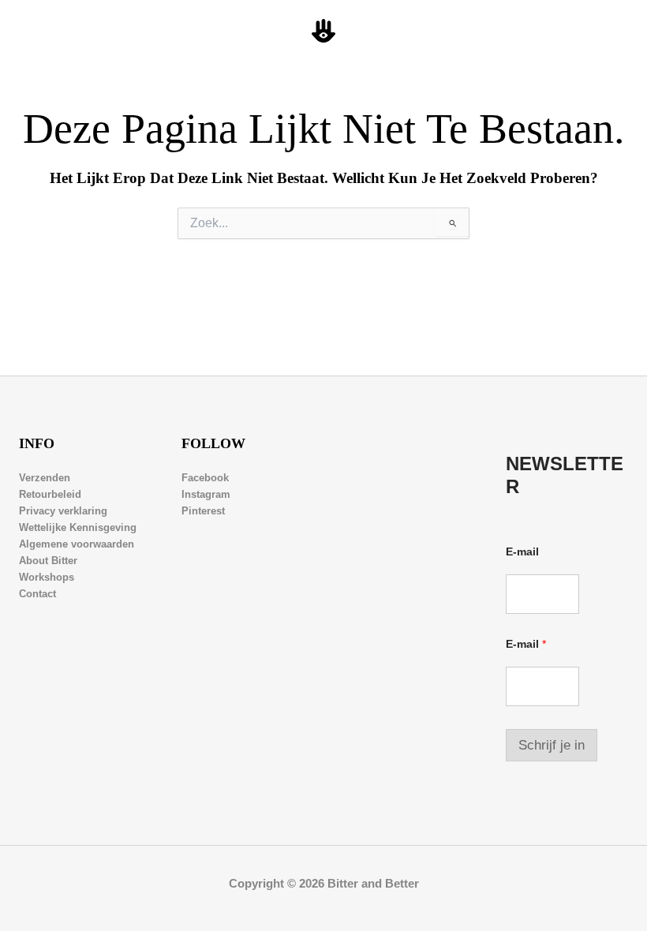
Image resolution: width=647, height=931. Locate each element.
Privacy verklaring (63, 511)
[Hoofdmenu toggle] (616, 32)
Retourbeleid (50, 494)
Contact (37, 594)
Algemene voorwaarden (76, 544)
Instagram (205, 494)
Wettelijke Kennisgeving (78, 527)
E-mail (522, 551)
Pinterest (203, 511)
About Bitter (48, 560)
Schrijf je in (551, 745)
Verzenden (44, 478)
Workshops (46, 577)
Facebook (205, 478)
